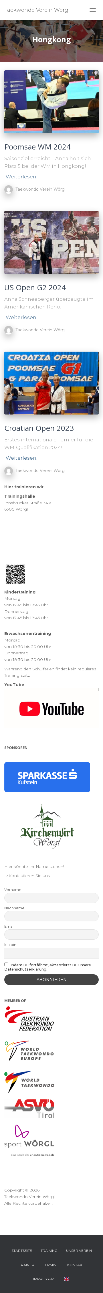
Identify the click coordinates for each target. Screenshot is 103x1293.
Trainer (26, 1265)
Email (9, 926)
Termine (51, 1265)
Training (49, 1250)
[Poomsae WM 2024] (51, 101)
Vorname (12, 890)
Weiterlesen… (22, 177)
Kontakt (75, 1265)
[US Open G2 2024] (51, 242)
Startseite (21, 1250)
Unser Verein (79, 1250)
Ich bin (10, 945)
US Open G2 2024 (35, 287)
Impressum (43, 1279)
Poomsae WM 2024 (37, 147)
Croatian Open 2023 (39, 428)
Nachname (14, 908)
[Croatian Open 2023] (51, 383)
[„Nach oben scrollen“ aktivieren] (91, 1281)
